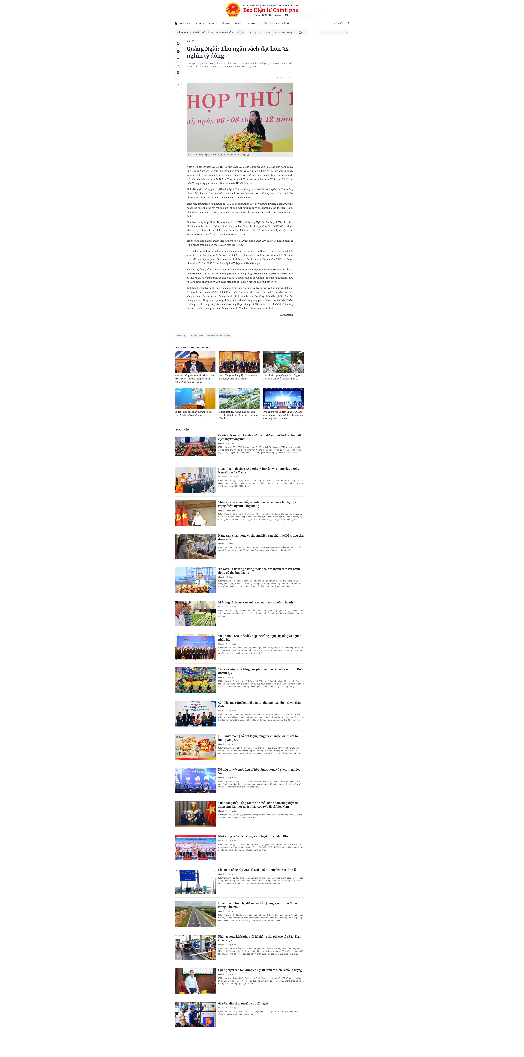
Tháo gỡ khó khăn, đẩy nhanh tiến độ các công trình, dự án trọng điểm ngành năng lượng (258, 504)
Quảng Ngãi (181, 335)
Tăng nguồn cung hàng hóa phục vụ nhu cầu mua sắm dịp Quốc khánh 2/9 (261, 671)
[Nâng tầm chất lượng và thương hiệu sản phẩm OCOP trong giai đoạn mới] (195, 546)
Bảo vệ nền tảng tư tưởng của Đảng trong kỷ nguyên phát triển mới (208, 32)
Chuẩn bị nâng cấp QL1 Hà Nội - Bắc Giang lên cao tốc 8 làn (258, 869)
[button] (238, 32)
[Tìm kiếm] (347, 23)
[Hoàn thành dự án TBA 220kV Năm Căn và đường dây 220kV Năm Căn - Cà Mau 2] (195, 480)
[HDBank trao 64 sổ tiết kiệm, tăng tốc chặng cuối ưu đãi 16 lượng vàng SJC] (195, 747)
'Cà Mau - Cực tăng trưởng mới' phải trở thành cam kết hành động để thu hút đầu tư (259, 570)
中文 (286, 15)
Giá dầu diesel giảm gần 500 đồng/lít (243, 1003)
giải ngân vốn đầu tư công (218, 335)
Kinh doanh (222, 477)
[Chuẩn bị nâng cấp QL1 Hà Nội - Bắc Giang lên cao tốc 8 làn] (195, 881)
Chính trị (199, 23)
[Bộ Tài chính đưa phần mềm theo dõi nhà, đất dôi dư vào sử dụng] (195, 398)
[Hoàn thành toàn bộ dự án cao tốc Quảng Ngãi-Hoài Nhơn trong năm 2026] (195, 914)
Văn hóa (225, 23)
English (278, 15)
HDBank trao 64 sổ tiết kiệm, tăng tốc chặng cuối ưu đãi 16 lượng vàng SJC (258, 737)
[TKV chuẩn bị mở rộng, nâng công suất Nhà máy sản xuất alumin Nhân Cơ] (283, 362)
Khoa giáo (251, 23)
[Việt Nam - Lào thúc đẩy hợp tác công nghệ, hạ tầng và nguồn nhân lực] (195, 647)
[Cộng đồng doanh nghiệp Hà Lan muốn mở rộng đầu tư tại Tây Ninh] (239, 362)
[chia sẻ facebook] (178, 43)
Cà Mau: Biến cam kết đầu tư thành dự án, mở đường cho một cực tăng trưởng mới (259, 437)
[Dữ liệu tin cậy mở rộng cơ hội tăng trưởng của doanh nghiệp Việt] (195, 780)
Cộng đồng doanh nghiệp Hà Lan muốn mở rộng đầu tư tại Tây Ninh (238, 377)
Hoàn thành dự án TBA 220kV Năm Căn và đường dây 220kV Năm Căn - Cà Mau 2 (259, 470)
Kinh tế (213, 23)
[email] (300, 32)
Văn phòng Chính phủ (285, 32)
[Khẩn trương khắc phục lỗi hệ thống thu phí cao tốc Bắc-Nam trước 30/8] (195, 947)
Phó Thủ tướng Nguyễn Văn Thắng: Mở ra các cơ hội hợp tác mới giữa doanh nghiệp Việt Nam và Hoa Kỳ (194, 378)
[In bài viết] (178, 72)
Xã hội (238, 23)
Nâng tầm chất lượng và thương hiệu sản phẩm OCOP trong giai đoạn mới (261, 537)
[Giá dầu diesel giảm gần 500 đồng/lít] (195, 1014)
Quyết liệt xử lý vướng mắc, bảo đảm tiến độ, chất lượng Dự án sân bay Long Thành (238, 415)
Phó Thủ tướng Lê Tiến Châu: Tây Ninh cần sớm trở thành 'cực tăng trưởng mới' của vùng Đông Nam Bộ (283, 415)
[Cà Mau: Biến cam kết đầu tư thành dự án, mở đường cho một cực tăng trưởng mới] (195, 446)
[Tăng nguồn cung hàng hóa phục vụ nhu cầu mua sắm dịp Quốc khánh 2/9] (195, 680)
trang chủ (184, 23)
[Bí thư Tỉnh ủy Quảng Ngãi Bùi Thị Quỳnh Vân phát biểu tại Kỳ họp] (240, 117)
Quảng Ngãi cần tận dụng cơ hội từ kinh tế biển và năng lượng (260, 970)
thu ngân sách (197, 335)
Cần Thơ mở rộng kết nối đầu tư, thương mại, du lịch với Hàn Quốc (259, 704)
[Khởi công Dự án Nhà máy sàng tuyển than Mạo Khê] (195, 847)
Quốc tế (266, 23)
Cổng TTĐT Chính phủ (261, 32)
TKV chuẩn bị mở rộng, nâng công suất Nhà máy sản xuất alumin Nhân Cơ (282, 377)
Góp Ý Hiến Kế (282, 23)
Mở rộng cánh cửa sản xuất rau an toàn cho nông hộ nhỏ (256, 602)
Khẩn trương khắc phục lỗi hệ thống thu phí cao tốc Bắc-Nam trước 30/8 (259, 938)
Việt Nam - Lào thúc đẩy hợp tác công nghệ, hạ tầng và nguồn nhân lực (260, 637)
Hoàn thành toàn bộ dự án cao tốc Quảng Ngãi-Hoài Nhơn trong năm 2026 (257, 905)
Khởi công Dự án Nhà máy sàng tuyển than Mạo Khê (253, 836)
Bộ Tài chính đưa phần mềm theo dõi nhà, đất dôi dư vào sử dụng (193, 413)
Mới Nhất (338, 23)
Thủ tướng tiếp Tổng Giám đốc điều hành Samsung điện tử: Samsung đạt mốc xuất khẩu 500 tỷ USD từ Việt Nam (258, 804)
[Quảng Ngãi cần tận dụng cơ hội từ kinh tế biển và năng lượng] (195, 981)
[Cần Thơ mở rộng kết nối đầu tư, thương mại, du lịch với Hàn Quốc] (195, 713)
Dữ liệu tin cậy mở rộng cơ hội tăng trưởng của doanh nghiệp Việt (259, 771)
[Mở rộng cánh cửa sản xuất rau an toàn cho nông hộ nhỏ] (195, 613)
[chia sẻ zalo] (178, 51)
